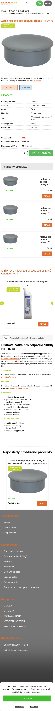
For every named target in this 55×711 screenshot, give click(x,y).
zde (39, 692)
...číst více (37, 81)
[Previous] (2, 303)
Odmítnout (19, 707)
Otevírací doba (11, 527)
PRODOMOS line (38, 105)
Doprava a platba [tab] (37, 338)
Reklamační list (11, 582)
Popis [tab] (6, 338)
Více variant (9, 87)
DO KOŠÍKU (44, 152)
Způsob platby (10, 577)
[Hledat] (24, 3)
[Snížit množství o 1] (28, 154)
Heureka (8, 561)
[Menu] (49, 3)
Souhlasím (28, 698)
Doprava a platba (12, 572)
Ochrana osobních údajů (15, 556)
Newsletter (9, 566)
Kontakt (7, 522)
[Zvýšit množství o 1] (28, 151)
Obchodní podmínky (13, 551)
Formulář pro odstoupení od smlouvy (21, 587)
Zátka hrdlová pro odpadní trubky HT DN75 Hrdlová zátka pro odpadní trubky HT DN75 (27, 462)
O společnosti (10, 533)
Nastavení (34, 707)
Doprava (25, 87)
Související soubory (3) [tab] (19, 338)
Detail (47, 196)
